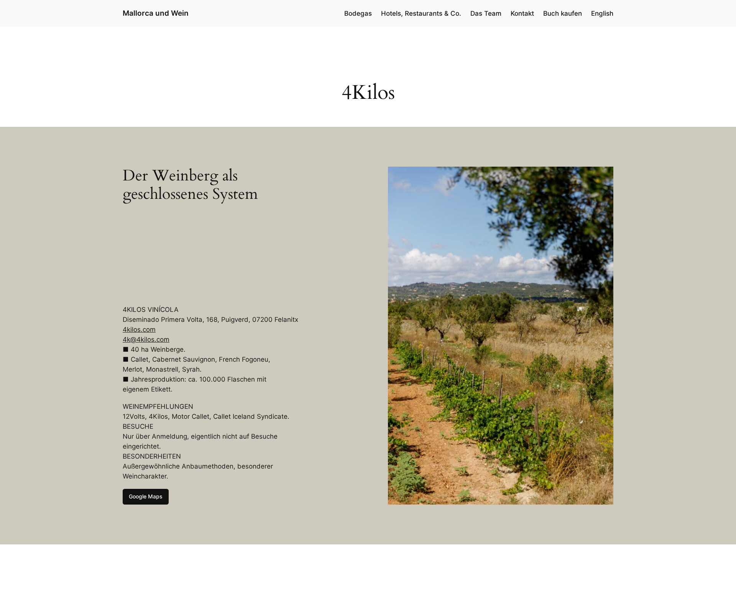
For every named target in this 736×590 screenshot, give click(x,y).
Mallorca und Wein (156, 13)
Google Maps (146, 496)
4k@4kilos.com (146, 339)
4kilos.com (139, 329)
